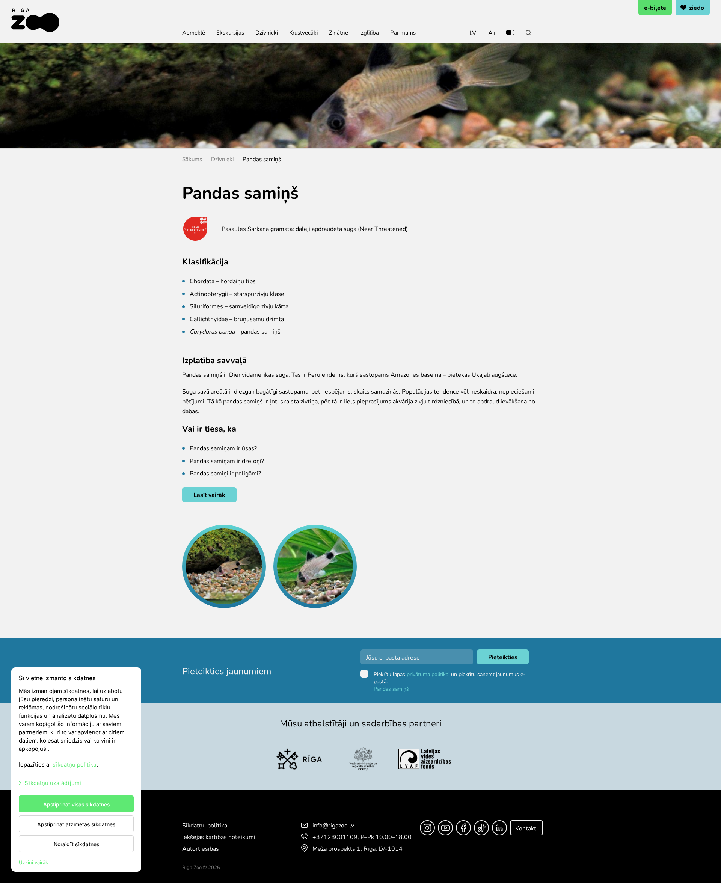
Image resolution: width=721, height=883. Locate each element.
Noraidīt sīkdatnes (76, 844)
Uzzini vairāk (33, 862)
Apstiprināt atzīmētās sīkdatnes (76, 824)
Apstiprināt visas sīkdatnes (76, 804)
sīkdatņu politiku (75, 764)
